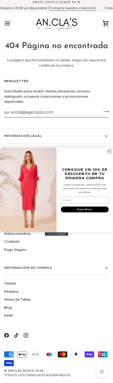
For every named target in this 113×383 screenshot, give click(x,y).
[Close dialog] (109, 151)
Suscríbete (84, 209)
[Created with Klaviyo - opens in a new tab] (56, 234)
